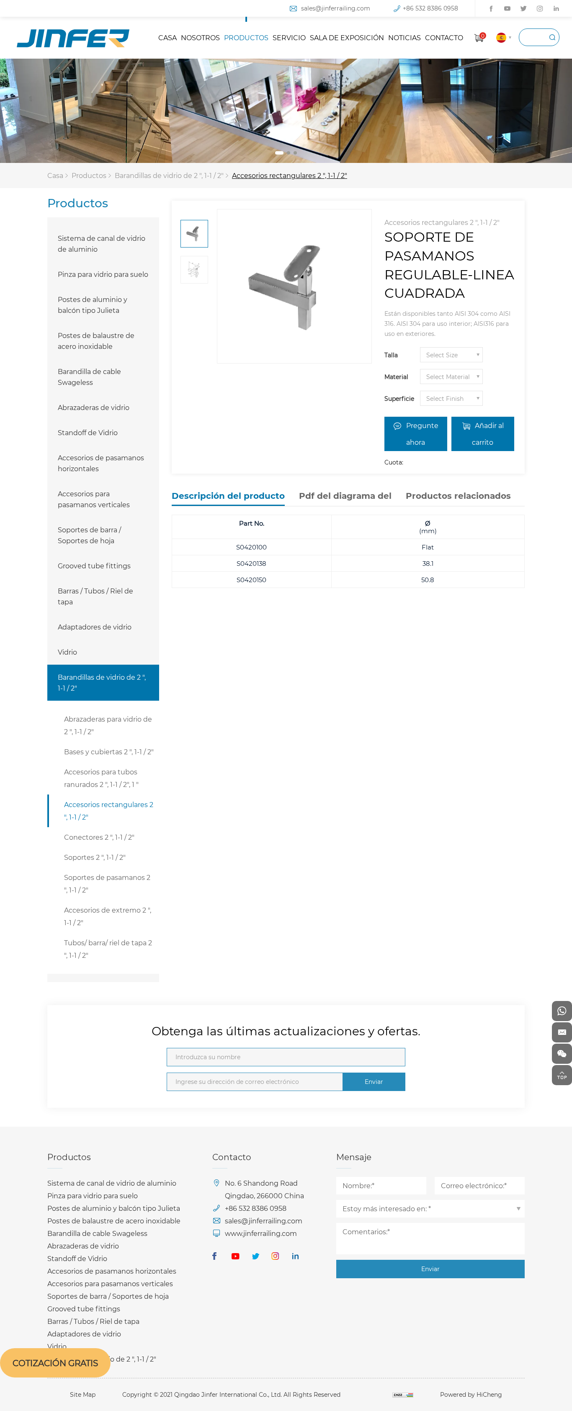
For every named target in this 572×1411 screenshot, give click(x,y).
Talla (391, 355)
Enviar (374, 1082)
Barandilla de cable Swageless (89, 377)
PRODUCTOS (246, 37)
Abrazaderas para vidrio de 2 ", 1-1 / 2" (108, 725)
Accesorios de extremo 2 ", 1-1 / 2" (107, 916)
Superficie (399, 398)
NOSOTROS (200, 37)
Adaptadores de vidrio (94, 626)
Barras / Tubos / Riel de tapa (95, 596)
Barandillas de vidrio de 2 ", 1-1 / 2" (169, 175)
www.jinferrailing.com (261, 1233)
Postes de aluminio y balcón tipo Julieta (92, 305)
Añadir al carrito (488, 433)
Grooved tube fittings (94, 565)
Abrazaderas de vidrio (93, 407)
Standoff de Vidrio (88, 432)
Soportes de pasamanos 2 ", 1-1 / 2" (107, 883)
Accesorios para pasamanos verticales (94, 499)
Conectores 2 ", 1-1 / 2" (99, 837)
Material (396, 377)
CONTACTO (444, 37)
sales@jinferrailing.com (335, 8)
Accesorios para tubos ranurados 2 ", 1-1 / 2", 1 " (101, 778)
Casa (55, 175)
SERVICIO (289, 37)
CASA (167, 37)
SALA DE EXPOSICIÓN (347, 37)
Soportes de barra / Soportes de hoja (89, 535)
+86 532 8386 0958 (430, 8)
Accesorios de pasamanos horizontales (101, 463)
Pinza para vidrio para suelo (103, 274)
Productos (89, 175)
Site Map (82, 1394)
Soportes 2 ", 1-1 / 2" (95, 857)
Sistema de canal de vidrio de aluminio (101, 243)
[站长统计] (402, 1394)
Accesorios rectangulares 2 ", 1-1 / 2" (289, 175)
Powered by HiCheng (471, 1394)
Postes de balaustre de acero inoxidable (96, 341)
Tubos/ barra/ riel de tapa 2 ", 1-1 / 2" (108, 949)
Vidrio (67, 651)
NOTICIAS (404, 37)
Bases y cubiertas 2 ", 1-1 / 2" (109, 751)
